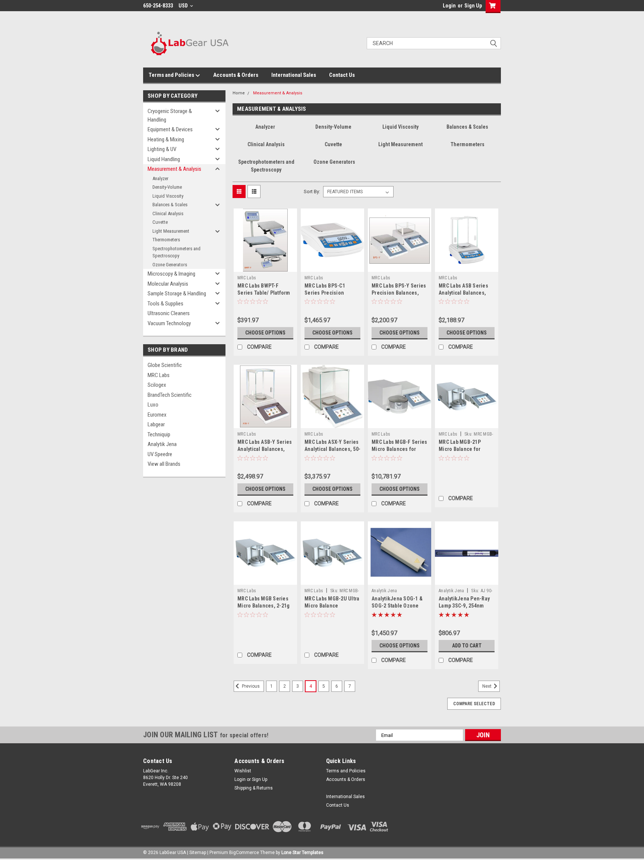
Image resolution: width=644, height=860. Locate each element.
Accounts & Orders (235, 75)
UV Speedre (160, 454)
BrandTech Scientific (170, 395)
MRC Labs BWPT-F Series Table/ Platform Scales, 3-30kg (263, 293)
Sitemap (197, 852)
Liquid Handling (164, 159)
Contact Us (342, 75)
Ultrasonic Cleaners (169, 313)
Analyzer (160, 178)
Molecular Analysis (168, 283)
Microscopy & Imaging (171, 273)
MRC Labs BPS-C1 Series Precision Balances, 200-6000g (328, 293)
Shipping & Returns (253, 788)
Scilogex (157, 385)
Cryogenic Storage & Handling (170, 115)
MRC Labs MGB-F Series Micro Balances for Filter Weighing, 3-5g (399, 449)
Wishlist (242, 770)
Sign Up (473, 6)
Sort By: (312, 191)
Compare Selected (474, 703)
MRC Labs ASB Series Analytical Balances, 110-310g (463, 293)
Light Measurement (170, 231)
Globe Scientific (165, 365)
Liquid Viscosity (167, 196)
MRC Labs (159, 375)
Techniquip (159, 434)
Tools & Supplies (165, 303)
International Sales (293, 75)
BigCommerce (244, 852)
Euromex (157, 414)
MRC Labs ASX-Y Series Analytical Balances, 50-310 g (332, 449)
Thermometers (166, 239)
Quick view (265, 266)
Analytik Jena (162, 444)
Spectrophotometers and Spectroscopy (176, 252)
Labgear (156, 424)
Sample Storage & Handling (177, 293)
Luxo (153, 404)
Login (449, 6)
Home (239, 93)
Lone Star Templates (302, 852)
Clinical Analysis (167, 213)
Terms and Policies (172, 75)
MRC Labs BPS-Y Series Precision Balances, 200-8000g (399, 293)
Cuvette (160, 222)
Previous (250, 686)
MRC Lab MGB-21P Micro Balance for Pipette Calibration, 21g (466, 449)
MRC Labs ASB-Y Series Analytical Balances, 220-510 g (264, 449)
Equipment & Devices (170, 129)
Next (487, 686)
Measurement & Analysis (174, 169)
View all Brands (164, 464)
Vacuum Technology (169, 323)
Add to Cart (467, 646)
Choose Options (265, 333)
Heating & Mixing (166, 139)
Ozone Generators (169, 264)
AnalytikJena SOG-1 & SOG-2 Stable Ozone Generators (397, 606)
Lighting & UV (162, 149)
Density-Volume (167, 187)
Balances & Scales (169, 204)
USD (184, 6)
